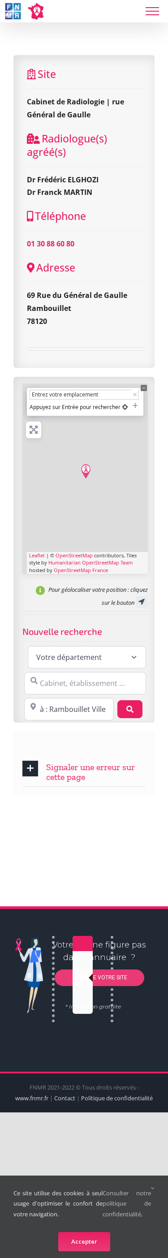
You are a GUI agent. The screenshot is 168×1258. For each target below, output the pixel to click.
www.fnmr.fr (31, 1098)
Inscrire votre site (99, 977)
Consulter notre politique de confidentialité (127, 1203)
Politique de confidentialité (117, 1098)
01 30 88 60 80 (50, 244)
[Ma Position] (125, 407)
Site (47, 74)
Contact (64, 1098)
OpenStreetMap (74, 555)
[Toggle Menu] (152, 11)
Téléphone (60, 216)
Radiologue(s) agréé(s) (67, 145)
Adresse (55, 267)
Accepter (84, 1241)
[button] (84, 771)
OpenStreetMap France (81, 570)
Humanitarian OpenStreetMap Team (90, 562)
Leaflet (37, 555)
